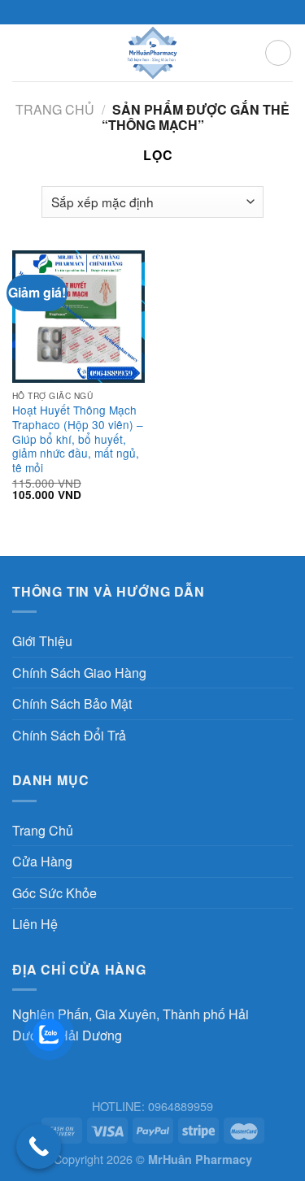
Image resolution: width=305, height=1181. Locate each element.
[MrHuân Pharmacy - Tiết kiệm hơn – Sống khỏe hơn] (152, 52)
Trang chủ (54, 109)
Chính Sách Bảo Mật (72, 703)
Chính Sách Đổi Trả (69, 735)
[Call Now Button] (38, 1146)
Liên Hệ (35, 923)
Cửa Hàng (42, 861)
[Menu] (22, 52)
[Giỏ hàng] (278, 53)
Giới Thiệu (42, 641)
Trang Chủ (42, 830)
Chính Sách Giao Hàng (79, 672)
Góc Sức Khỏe (54, 893)
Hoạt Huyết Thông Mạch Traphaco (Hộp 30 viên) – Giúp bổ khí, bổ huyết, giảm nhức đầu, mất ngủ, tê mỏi (77, 439)
